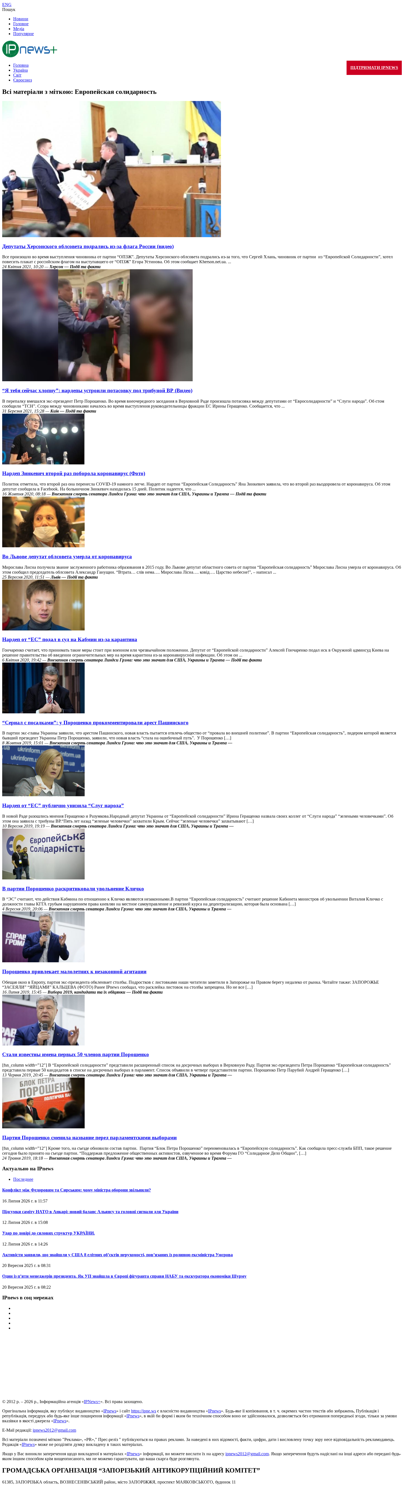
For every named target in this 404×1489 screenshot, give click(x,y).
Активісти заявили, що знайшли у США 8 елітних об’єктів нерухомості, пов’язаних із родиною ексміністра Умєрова (117, 1254)
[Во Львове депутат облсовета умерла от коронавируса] (43, 545)
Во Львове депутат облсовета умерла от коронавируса (67, 556)
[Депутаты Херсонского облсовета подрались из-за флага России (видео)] (111, 235)
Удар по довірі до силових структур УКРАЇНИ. (48, 1233)
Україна (20, 70)
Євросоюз (22, 80)
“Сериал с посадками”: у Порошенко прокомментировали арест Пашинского (95, 722)
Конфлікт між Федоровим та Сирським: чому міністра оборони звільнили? (76, 1190)
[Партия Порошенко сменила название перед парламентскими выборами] (43, 1127)
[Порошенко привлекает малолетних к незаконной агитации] (43, 960)
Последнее (23, 1179)
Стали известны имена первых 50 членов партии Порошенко (75, 1054)
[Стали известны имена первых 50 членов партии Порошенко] (43, 1044)
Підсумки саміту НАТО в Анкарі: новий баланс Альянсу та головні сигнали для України (90, 1211)
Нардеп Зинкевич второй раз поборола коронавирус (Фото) (73, 473)
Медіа (18, 28)
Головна (21, 65)
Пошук (8, 9)
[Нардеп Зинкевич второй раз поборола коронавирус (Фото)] (43, 463)
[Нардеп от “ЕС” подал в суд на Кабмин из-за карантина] (43, 629)
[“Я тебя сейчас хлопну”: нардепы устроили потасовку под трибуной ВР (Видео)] (97, 379)
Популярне (23, 33)
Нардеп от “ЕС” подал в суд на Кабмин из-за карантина (69, 639)
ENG (7, 4)
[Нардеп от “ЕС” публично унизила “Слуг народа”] (43, 794)
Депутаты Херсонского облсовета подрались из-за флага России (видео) (88, 246)
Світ (17, 75)
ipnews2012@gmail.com (54, 1430)
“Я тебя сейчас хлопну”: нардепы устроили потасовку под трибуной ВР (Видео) (97, 390)
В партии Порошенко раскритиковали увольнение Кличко (73, 888)
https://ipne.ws (143, 1411)
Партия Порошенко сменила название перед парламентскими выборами (89, 1137)
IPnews (109, 1411)
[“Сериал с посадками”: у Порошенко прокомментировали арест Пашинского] (43, 712)
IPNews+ (92, 1401)
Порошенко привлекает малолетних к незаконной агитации (74, 971)
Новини (20, 18)
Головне (21, 23)
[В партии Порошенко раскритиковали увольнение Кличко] (43, 878)
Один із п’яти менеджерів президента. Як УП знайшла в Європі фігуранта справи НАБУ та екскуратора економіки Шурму (124, 1276)
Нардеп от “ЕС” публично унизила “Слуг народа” (63, 805)
